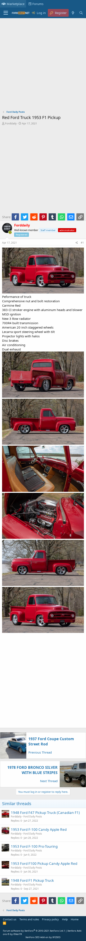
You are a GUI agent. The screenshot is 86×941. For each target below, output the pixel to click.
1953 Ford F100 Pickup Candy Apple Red (44, 863)
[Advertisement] (43, 65)
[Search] (81, 13)
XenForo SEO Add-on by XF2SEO (43, 937)
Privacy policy (50, 919)
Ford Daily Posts (32, 816)
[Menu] (6, 13)
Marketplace (15, 4)
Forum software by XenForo (33, 930)
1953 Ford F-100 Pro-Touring (34, 846)
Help (65, 919)
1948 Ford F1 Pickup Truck (32, 880)
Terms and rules (29, 919)
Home (74, 919)
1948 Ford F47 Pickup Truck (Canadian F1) (45, 812)
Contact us (9, 919)
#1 (82, 242)
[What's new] (73, 13)
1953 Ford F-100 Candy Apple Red (39, 829)
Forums (37, 4)
